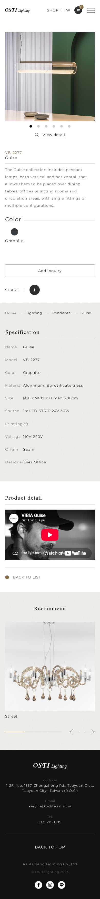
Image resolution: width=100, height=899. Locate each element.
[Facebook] (38, 885)
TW (67, 10)
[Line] (61, 885)
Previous (74, 731)
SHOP (53, 10)
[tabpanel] (50, 76)
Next (90, 731)
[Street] (50, 670)
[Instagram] (50, 885)
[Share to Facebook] (34, 290)
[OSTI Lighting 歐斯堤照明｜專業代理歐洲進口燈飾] (17, 10)
